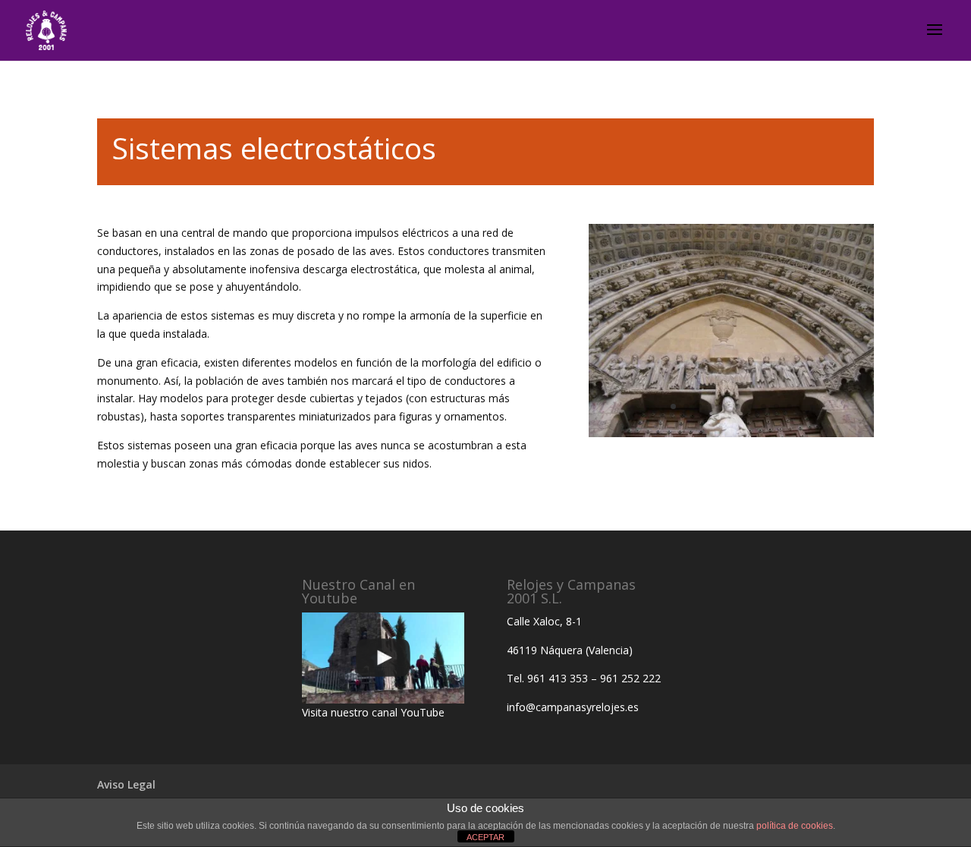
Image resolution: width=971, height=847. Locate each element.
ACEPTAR (485, 837)
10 (789, 406)
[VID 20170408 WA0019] (383, 658)
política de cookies (794, 825)
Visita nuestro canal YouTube (373, 712)
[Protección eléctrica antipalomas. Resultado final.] (731, 433)
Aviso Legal (126, 784)
